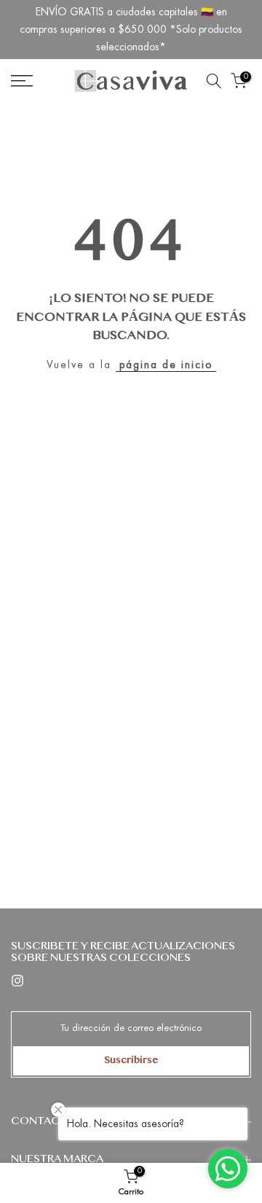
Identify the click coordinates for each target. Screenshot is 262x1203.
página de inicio (166, 364)
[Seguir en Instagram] (17, 980)
